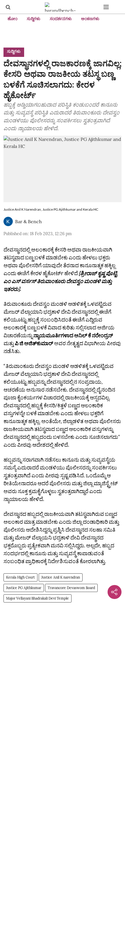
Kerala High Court (20, 577)
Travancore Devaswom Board (71, 588)
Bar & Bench (28, 221)
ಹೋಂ (12, 18)
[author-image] (8, 221)
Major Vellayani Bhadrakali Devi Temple (37, 598)
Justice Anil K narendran (60, 577)
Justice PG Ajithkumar (23, 588)
